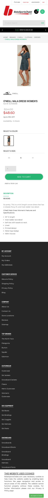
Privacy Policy (7, 288)
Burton (4, 348)
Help (43, 2)
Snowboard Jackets (9, 380)
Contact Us (6, 311)
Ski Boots (5, 411)
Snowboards (6, 443)
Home (5, 37)
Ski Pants (5, 428)
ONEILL (15, 93)
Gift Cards (17, 2)
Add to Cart (24, 176)
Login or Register (35, 2)
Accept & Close (36, 496)
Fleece (4, 384)
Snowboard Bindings (6, 453)
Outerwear (6, 371)
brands (13, 37)
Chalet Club (25, 2)
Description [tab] (8, 193)
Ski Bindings (6, 415)
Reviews (5, 320)
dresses (37, 37)
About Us (5, 307)
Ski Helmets (6, 424)
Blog (3, 293)
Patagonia (6, 343)
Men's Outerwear (8, 389)
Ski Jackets (6, 375)
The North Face (8, 339)
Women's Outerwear (6, 394)
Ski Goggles (6, 420)
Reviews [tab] (6, 198)
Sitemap (5, 324)
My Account (6, 256)
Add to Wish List (11, 183)
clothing (28, 37)
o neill (20, 37)
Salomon (5, 357)
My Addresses (7, 265)
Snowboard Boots (9, 447)
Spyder (4, 352)
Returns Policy (7, 279)
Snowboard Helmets (6, 461)
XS (9, 158)
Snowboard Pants (9, 467)
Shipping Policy (8, 284)
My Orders (6, 260)
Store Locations (8, 316)
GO (42, 23)
